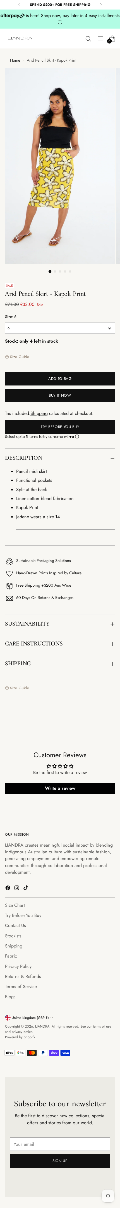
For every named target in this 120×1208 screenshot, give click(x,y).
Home (15, 60)
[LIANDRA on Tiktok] (26, 889)
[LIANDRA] (20, 38)
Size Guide (19, 356)
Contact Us (15, 925)
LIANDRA (42, 1026)
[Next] (101, 5)
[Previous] (19, 5)
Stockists (13, 936)
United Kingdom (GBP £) (30, 1017)
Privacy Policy (18, 966)
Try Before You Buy (60, 426)
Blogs (10, 996)
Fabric (11, 956)
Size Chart (15, 905)
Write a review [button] (60, 788)
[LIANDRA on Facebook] (8, 889)
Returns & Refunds (23, 976)
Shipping (39, 413)
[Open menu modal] (100, 38)
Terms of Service (21, 986)
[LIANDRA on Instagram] (17, 889)
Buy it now (60, 395)
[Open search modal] (88, 38)
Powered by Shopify (20, 1037)
